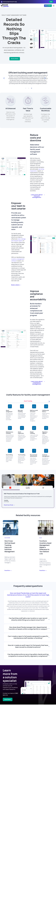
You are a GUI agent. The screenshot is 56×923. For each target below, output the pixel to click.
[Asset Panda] (5, 5)
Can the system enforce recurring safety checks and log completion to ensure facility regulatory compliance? (28, 655)
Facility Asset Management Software (14, 15)
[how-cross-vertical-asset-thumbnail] (10, 527)
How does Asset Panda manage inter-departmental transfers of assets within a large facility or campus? (28, 628)
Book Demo (8, 699)
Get (51, 1)
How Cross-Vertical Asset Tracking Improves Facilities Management (10, 546)
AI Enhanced (11, 108)
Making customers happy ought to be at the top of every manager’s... (10, 559)
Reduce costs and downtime (35, 138)
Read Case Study (8, 505)
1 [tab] (26, 88)
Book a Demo (48, 5)
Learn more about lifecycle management (36, 196)
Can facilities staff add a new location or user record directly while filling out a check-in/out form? (28, 619)
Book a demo (15, 285)
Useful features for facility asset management (28, 395)
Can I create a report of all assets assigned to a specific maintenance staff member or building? (28, 637)
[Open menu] (53, 5)
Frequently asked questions (28, 586)
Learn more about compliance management (36, 383)
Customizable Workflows (45, 109)
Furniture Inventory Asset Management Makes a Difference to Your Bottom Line (45, 547)
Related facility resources (28, 515)
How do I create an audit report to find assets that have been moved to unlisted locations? (28, 646)
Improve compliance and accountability (37, 295)
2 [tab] (29, 88)
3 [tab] (31, 88)
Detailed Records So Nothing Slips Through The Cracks (14, 31)
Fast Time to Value (28, 109)
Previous (4, 77)
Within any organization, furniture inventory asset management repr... (45, 562)
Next (45, 77)
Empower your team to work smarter (18, 206)
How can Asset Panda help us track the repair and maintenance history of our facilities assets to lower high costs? (28, 595)
